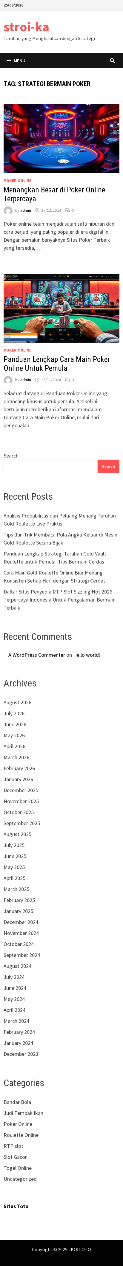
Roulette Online (21, 1135)
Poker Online (17, 180)
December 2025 (21, 790)
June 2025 (15, 856)
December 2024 (21, 922)
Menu (19, 61)
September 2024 (22, 955)
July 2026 (14, 713)
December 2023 (21, 1053)
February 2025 (19, 900)
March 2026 (16, 757)
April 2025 (14, 878)
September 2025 (22, 823)
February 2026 (19, 768)
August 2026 (17, 702)
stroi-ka (26, 26)
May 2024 (14, 999)
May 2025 (14, 867)
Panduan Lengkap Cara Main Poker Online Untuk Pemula (57, 364)
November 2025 (21, 801)
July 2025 (14, 845)
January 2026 (18, 779)
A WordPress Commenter (36, 654)
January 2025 (18, 911)
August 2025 (17, 834)
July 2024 (14, 977)
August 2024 (17, 966)
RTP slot (13, 1145)
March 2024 (16, 1020)
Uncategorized (20, 1178)
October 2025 (19, 812)
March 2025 (16, 889)
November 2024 (21, 933)
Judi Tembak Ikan (23, 1113)
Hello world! (87, 654)
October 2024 (19, 944)
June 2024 (15, 988)
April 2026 (14, 746)
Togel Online (18, 1167)
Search (11, 455)
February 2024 (19, 1031)
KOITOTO (81, 1249)
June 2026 (15, 724)
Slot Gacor (15, 1156)
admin (25, 210)
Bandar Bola (17, 1102)
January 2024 (18, 1042)
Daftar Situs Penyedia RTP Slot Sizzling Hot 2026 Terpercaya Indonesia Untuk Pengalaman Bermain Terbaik (60, 599)
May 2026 (14, 735)
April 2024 (14, 1010)
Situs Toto (16, 1206)
